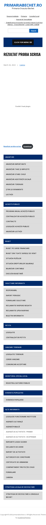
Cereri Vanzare (13, 359)
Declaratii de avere (14, 447)
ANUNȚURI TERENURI (14, 184)
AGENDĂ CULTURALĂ (14, 422)
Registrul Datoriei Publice (18, 383)
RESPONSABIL (11, 290)
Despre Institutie (13, 16)
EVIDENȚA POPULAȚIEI (14, 400)
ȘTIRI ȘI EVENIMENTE (14, 189)
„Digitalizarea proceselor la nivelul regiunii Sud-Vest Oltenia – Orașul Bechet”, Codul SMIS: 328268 (24, 24)
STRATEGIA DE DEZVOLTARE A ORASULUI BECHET (22, 495)
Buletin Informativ (15, 316)
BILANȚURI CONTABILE (15, 268)
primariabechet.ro (23, 5)
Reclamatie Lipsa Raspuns (17, 310)
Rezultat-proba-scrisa (12, 146)
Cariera (9, 477)
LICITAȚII (9, 194)
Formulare (11, 472)
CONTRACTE (11, 221)
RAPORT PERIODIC (13, 295)
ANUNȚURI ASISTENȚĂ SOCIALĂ (18, 179)
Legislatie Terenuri (14, 354)
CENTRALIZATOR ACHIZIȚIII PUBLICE (20, 216)
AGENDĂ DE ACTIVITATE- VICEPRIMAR (21, 437)
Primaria (24, 16)
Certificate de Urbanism (17, 462)
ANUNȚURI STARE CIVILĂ (16, 174)
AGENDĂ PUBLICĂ (13, 427)
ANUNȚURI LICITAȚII (14, 231)
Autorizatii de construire (18, 457)
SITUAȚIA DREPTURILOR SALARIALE (20, 263)
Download (27, 146)
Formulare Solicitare (16, 300)
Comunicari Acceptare (16, 364)
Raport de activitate (15, 452)
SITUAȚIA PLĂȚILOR (13, 258)
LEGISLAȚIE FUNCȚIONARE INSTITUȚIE (21, 417)
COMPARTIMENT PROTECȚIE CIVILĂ (20, 467)
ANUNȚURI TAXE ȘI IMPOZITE (17, 169)
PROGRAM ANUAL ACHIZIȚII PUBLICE (20, 211)
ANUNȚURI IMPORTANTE (16, 164)
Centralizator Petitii (16, 337)
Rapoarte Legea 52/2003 (16, 442)
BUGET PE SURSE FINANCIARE (17, 248)
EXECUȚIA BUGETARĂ (14, 273)
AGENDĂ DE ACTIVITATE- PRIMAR (19, 432)
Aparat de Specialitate (24, 19)
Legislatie (10, 332)
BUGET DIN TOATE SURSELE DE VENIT (21, 253)
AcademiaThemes (24, 518)
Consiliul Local (34, 16)
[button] (23, 42)
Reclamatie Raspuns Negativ (19, 305)
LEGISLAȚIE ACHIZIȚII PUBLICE (17, 226)
